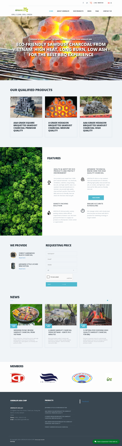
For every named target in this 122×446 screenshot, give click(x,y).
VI (111, 3)
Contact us (107, 11)
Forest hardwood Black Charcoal (56, 427)
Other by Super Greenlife (39, 439)
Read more (96, 197)
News (89, 11)
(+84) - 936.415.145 (20, 417)
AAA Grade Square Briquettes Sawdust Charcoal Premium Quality (25, 126)
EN (109, 3)
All (48, 270)
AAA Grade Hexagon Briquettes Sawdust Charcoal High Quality (95, 126)
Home (51, 11)
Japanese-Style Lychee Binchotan (56, 407)
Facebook (85, 401)
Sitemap (12, 441)
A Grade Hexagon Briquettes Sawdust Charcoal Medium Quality (60, 126)
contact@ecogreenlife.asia (21, 419)
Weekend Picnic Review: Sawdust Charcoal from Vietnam (24, 332)
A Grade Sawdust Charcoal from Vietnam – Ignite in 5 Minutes (60, 332)
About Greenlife (63, 11)
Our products (78, 11)
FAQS (97, 11)
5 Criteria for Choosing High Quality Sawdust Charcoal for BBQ (95, 332)
